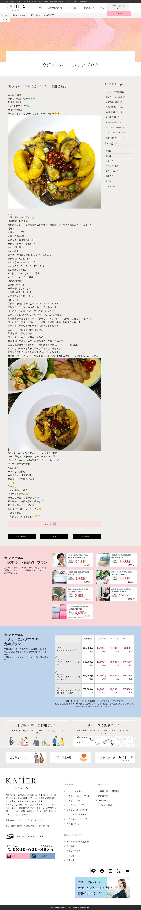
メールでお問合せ (118, 7)
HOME (5, 15)
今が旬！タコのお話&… (115, 92)
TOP (40, 7)
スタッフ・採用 (112, 166)
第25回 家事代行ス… (114, 117)
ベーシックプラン (74, 791)
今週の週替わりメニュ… (116, 107)
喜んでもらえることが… (116, 97)
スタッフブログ (73, 850)
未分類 (108, 181)
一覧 (54, 537)
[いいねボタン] (54, 524)
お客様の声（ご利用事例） (109, 791)
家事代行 (109, 176)
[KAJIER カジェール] (14, 6)
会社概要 (70, 846)
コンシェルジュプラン (76, 814)
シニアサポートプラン (76, 805)
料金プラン (103, 800)
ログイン (119, 13)
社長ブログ (110, 187)
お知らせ (109, 161)
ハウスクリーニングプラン (78, 819)
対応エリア (89, 7)
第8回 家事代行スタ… (114, 112)
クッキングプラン (74, 800)
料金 (102, 7)
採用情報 (70, 860)
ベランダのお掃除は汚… (116, 128)
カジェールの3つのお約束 (78, 841)
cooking (13, 15)
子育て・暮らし (112, 171)
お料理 (108, 156)
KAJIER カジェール (68, 907)
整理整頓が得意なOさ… (115, 102)
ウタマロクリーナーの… (116, 133)
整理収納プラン (73, 823)
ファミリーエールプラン (77, 809)
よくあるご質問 (105, 805)
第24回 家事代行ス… (114, 122)
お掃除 (108, 151)
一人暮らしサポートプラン (78, 796)
